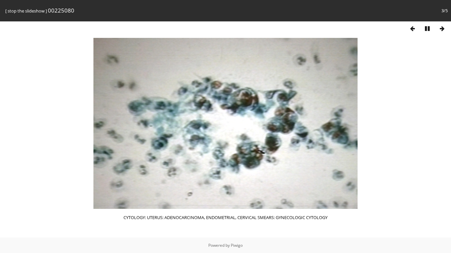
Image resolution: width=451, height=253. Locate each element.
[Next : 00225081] (442, 28)
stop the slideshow (26, 11)
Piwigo (237, 245)
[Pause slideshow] (427, 28)
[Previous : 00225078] (412, 28)
